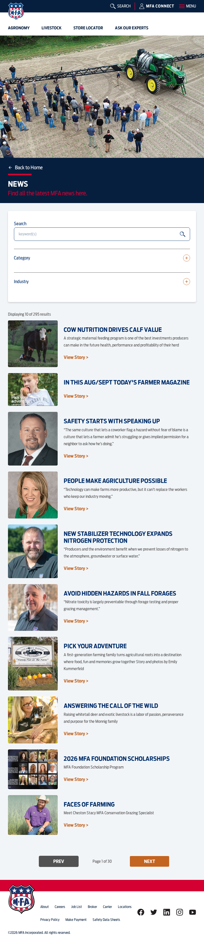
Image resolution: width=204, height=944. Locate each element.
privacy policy (49, 920)
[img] (16, 11)
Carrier (107, 907)
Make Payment (76, 920)
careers (60, 907)
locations (125, 907)
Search (20, 223)
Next (149, 861)
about (44, 907)
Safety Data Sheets (106, 920)
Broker (92, 907)
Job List (76, 907)
